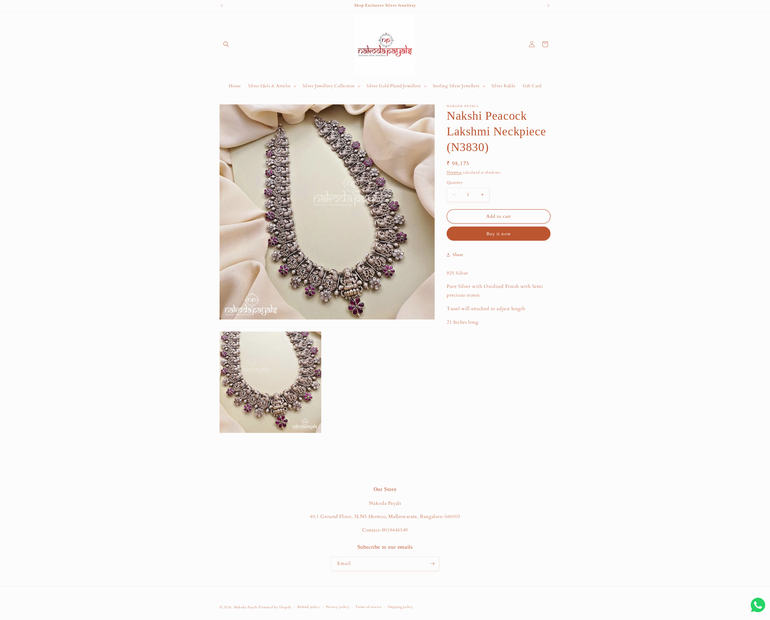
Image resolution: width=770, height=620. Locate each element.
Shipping (454, 172)
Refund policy (308, 607)
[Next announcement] (548, 5)
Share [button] (458, 255)
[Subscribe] (432, 564)
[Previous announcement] (221, 5)
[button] (226, 44)
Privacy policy (338, 607)
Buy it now (498, 234)
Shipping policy (400, 607)
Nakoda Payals (246, 607)
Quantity (455, 182)
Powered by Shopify (275, 607)
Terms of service (368, 607)
